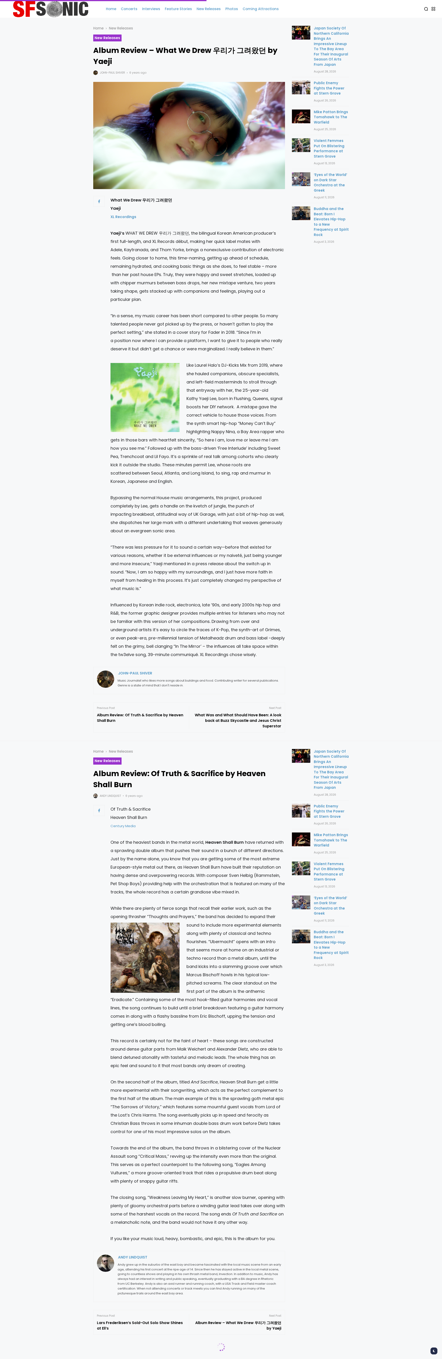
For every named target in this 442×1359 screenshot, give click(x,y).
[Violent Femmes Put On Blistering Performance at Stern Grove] (301, 145)
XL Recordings (123, 216)
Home (98, 28)
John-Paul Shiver (112, 73)
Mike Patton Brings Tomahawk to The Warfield (331, 117)
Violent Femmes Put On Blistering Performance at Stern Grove (329, 148)
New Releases (121, 28)
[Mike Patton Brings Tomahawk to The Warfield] (301, 116)
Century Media (124, 825)
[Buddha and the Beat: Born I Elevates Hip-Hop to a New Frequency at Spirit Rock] (301, 213)
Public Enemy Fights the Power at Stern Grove (329, 88)
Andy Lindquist (110, 796)
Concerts (117, 1353)
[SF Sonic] (53, 8)
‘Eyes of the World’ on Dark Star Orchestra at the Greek (330, 182)
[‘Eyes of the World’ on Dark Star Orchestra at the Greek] (301, 179)
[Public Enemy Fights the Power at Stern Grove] (301, 87)
